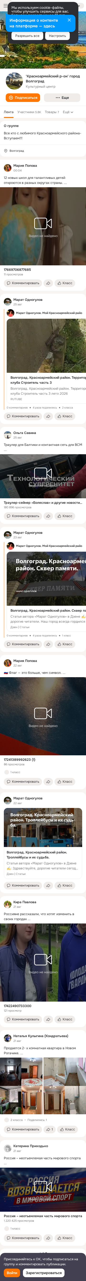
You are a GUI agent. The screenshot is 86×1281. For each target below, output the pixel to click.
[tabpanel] (43, 703)
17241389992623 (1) (19, 759)
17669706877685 (17, 269)
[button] (23, 97)
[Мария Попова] (7, 168)
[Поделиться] (48, 283)
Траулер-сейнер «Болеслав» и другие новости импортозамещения (43, 502)
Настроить (57, 36)
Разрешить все (27, 36)
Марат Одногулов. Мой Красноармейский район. (50, 313)
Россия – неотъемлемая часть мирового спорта (43, 1216)
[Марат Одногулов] (7, 302)
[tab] (9, 112)
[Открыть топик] (43, 180)
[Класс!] (7, 772)
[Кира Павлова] (7, 904)
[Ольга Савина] (7, 435)
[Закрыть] (69, 20)
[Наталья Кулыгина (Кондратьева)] (7, 1038)
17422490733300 (17, 1006)
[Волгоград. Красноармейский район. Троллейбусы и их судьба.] (43, 843)
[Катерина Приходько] (7, 1148)
